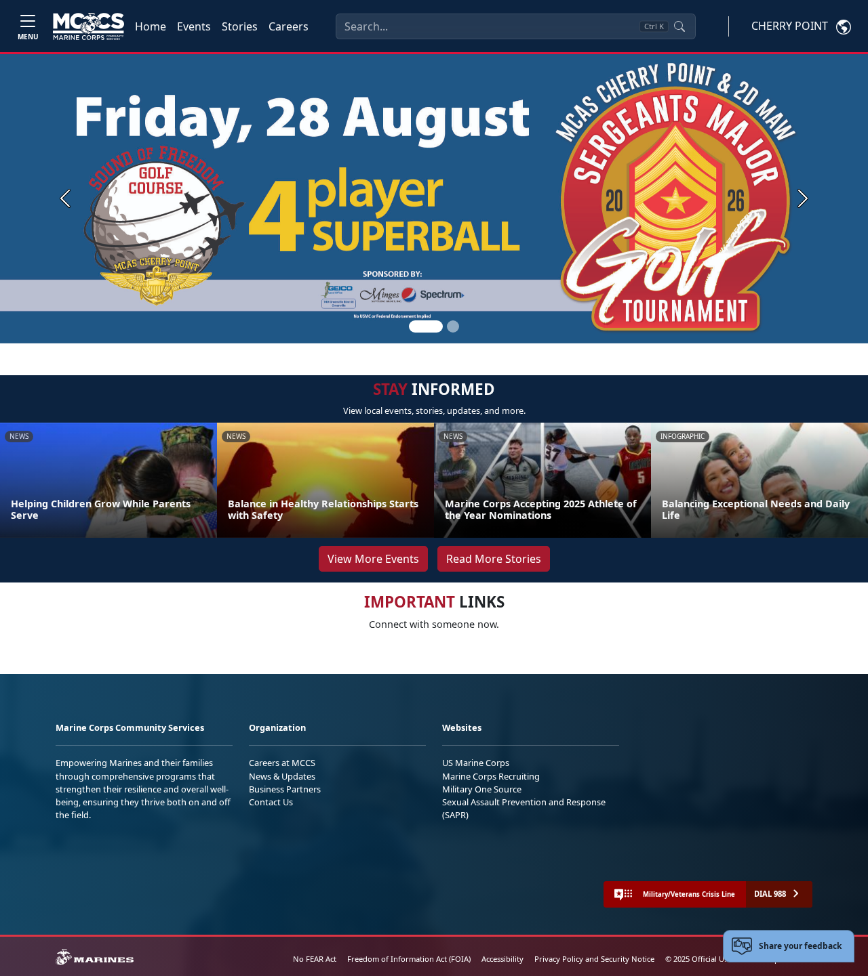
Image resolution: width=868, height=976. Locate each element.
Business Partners (285, 789)
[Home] (88, 26)
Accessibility (502, 959)
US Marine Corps (475, 763)
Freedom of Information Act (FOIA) (409, 959)
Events (194, 26)
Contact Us (271, 802)
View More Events (373, 558)
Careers (289, 26)
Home (150, 26)
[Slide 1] (426, 326)
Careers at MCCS (282, 763)
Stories (240, 26)
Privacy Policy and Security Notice (594, 959)
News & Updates (282, 776)
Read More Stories (493, 558)
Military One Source (481, 789)
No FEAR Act (314, 959)
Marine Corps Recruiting (491, 776)
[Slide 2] (453, 326)
